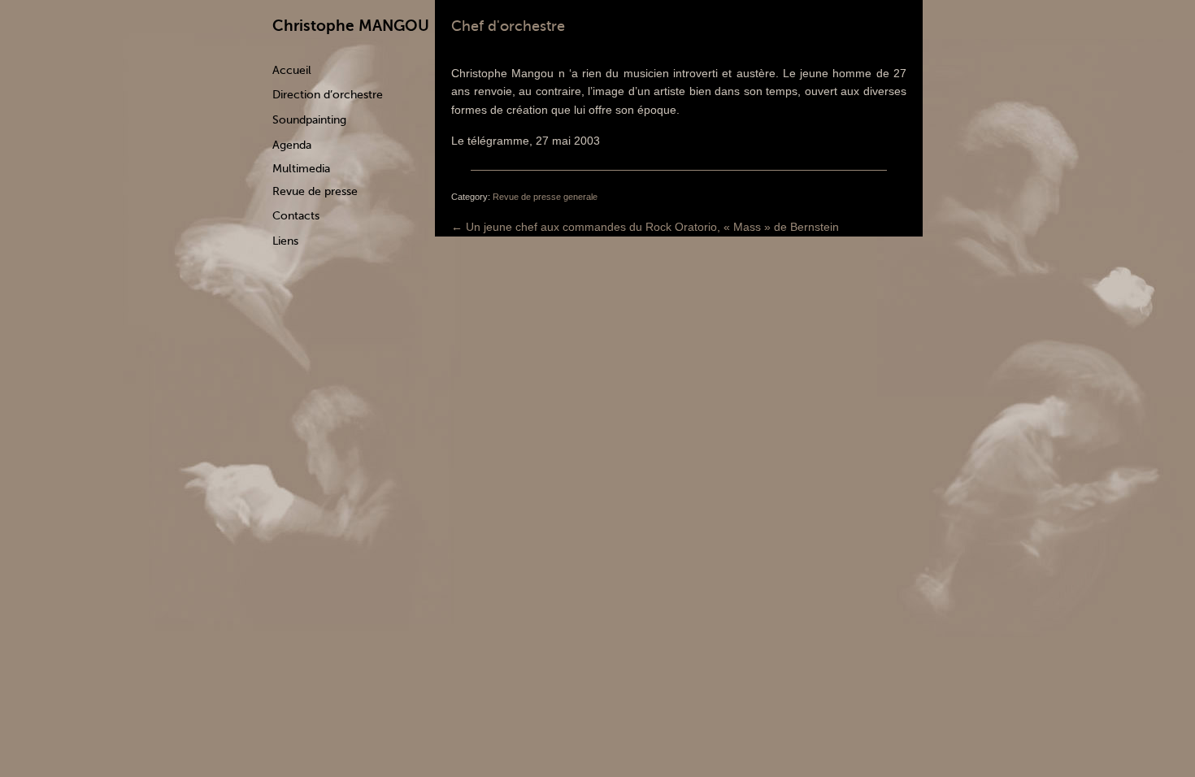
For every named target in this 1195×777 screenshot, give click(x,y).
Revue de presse (315, 191)
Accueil (291, 70)
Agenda (291, 145)
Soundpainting (309, 120)
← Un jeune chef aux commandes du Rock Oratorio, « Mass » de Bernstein (645, 226)
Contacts (295, 216)
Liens (285, 241)
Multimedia (301, 169)
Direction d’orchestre (327, 95)
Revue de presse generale (545, 197)
